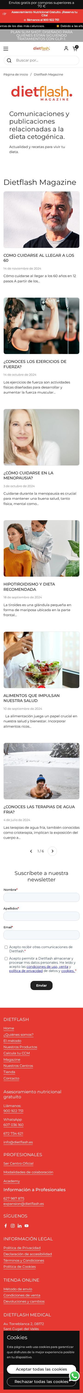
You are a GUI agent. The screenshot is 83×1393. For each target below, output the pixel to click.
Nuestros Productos (20, 1047)
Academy (11, 1181)
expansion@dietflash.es (23, 1204)
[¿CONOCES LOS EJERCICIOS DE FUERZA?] (41, 325)
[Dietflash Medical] (41, 48)
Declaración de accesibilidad (27, 1254)
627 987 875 (13, 1198)
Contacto (11, 1078)
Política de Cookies (19, 1267)
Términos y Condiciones (23, 1260)
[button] (75, 48)
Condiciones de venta (21, 1295)
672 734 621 (13, 1133)
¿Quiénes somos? (18, 1035)
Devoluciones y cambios (23, 1301)
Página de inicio (15, 74)
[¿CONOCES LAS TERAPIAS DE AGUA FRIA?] (41, 771)
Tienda (9, 1072)
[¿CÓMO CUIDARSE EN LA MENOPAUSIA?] (41, 437)
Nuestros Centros (18, 1066)
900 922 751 (13, 1111)
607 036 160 (13, 1125)
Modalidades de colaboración (28, 1172)
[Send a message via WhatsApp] (74, 1376)
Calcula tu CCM (16, 1053)
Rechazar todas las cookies (41, 1381)
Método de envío (17, 1289)
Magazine (11, 1060)
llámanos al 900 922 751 (43, 20)
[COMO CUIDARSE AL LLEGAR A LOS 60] (41, 219)
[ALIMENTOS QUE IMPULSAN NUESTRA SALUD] (41, 660)
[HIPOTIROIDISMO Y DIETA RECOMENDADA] (41, 548)
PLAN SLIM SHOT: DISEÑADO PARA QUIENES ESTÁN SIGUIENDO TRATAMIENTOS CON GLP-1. (42, 35)
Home (8, 1028)
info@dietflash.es (18, 1142)
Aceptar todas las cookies (41, 1369)
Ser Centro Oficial (18, 1163)
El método (12, 1041)
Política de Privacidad (22, 1248)
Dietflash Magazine (48, 74)
